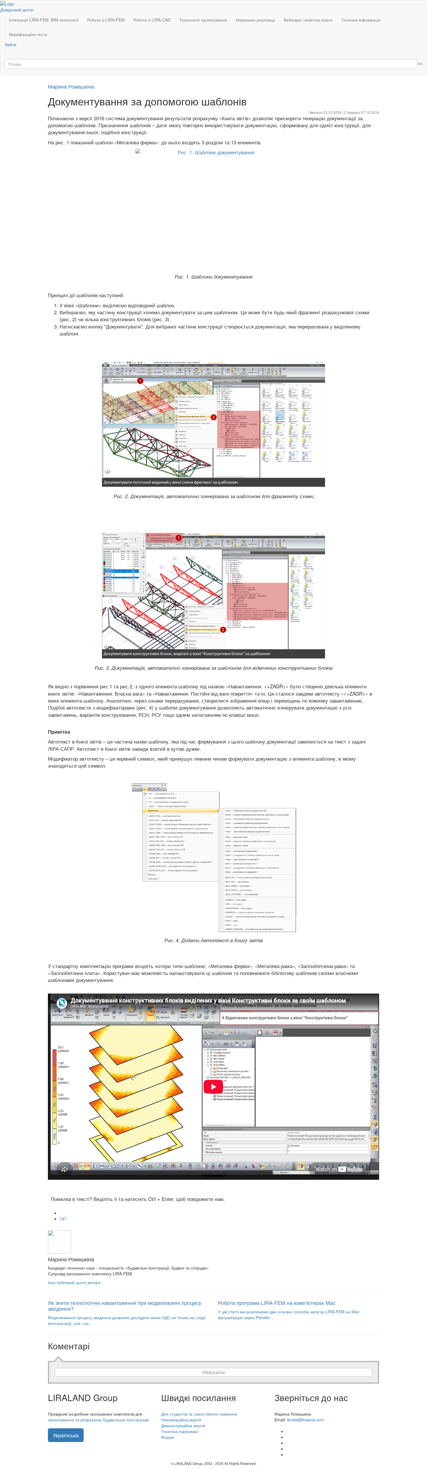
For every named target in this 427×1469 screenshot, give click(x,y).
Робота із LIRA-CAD (152, 20)
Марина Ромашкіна (71, 86)
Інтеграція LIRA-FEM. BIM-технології (43, 20)
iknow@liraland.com (305, 1420)
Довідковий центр (16, 9)
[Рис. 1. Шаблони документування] (213, 210)
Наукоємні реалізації (255, 20)
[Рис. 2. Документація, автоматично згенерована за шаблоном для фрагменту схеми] (213, 424)
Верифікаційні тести (28, 34)
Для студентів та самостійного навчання (199, 1414)
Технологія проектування (203, 20)
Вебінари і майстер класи (308, 20)
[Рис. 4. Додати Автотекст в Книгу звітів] (213, 857)
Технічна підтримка (179, 1431)
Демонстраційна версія (183, 1425)
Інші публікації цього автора (74, 1282)
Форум (167, 1437)
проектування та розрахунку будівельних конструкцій (98, 1420)
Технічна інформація (361, 20)
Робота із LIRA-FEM (106, 20)
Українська (66, 1435)
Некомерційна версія (181, 1420)
